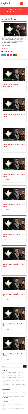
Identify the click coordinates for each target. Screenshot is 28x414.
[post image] (14, 74)
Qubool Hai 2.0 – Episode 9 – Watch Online (14, 115)
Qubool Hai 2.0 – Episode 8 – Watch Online (14, 145)
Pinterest (8, 55)
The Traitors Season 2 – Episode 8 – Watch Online (13, 375)
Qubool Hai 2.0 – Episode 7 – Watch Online (14, 175)
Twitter (5, 55)
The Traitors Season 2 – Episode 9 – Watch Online (13, 372)
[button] (21, 3)
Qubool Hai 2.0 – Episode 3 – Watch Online (14, 295)
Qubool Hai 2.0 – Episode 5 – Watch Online (14, 235)
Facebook (2, 55)
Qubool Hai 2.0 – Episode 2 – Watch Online (14, 325)
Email (11, 55)
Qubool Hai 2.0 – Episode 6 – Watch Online (14, 205)
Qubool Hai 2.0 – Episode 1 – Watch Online (14, 355)
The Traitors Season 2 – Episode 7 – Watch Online (13, 377)
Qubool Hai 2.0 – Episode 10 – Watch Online (12, 85)
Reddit (16, 55)
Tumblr (14, 55)
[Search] (25, 366)
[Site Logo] (5, 3)
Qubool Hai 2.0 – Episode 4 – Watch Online (14, 265)
